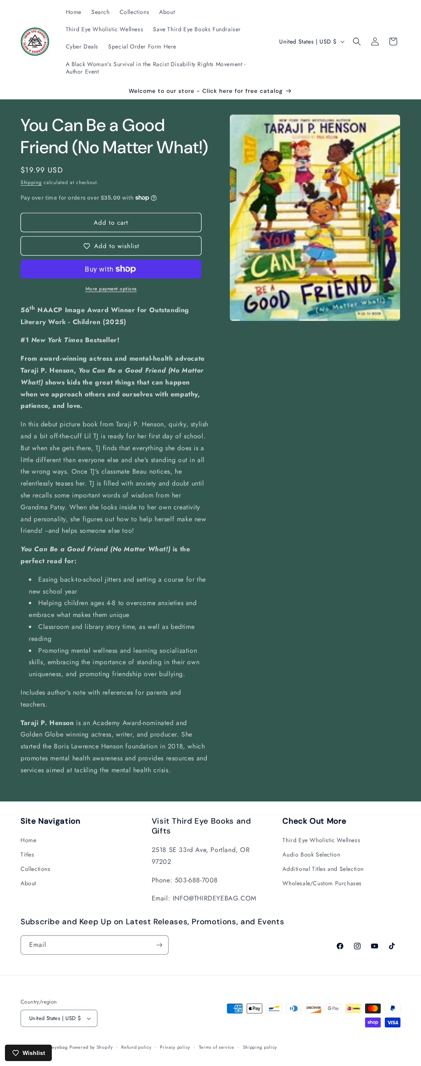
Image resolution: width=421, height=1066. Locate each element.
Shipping (31, 182)
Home (28, 840)
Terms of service (216, 1047)
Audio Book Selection (311, 854)
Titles (28, 854)
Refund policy (136, 1047)
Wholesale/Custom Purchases (322, 883)
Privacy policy (175, 1047)
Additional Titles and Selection (323, 869)
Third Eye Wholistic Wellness (321, 840)
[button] (357, 41)
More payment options (111, 288)
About (28, 883)
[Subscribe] (159, 945)
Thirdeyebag (54, 1047)
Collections (36, 869)
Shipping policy (260, 1047)
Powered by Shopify (91, 1047)
